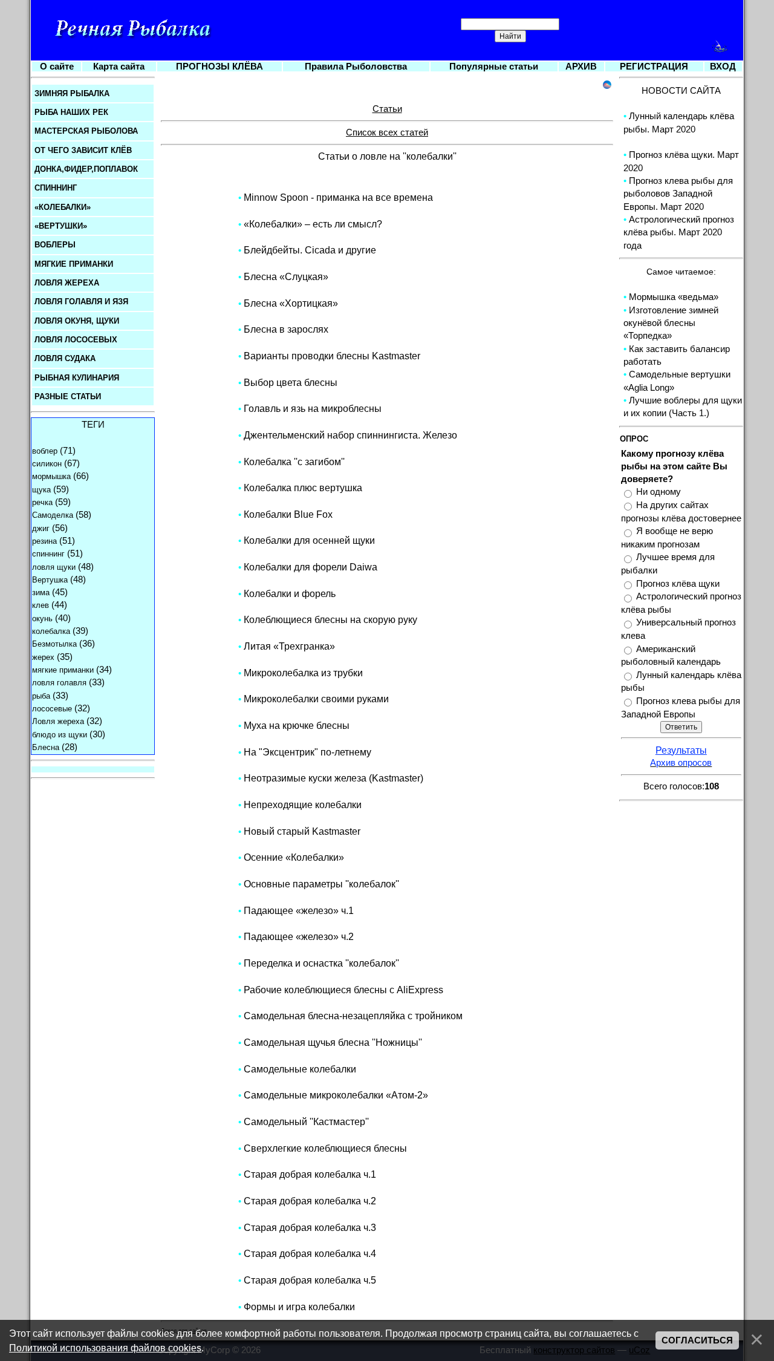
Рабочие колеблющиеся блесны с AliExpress (343, 990)
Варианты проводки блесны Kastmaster (332, 356)
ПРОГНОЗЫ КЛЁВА (219, 66)
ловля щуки (54, 567)
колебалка (51, 631)
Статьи (387, 109)
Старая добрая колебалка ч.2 (310, 1201)
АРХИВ (581, 66)
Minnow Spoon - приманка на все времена (338, 197)
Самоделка (52, 515)
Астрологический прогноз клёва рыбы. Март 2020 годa (678, 232)
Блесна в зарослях (286, 329)
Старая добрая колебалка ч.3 (310, 1227)
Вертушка (50, 579)
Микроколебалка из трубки (303, 673)
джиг (41, 528)
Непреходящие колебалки (303, 805)
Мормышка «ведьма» (673, 297)
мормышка (51, 476)
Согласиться (697, 1340)
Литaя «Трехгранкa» (289, 646)
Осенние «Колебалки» (294, 857)
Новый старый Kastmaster (302, 831)
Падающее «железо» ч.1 (299, 911)
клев (40, 605)
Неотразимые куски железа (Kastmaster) (333, 778)
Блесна (45, 747)
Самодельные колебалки (300, 1069)
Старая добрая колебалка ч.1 (310, 1174)
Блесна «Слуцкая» (286, 277)
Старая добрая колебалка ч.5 (310, 1280)
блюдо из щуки (59, 734)
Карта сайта (119, 66)
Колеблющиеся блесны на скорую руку (330, 620)
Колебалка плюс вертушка (303, 488)
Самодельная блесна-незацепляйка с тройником (353, 1016)
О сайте (57, 66)
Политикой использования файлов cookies (105, 1347)
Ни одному (658, 492)
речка (42, 502)
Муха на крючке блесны (297, 725)
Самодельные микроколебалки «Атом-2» (336, 1095)
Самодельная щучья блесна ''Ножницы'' (333, 1042)
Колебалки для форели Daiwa (310, 567)
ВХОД (723, 66)
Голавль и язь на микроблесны (313, 408)
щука (41, 489)
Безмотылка (54, 643)
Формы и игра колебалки (299, 1307)
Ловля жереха (58, 721)
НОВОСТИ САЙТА (681, 91)
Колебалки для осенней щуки (309, 540)
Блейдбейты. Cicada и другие (310, 250)
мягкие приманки (63, 669)
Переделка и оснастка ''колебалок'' (321, 963)
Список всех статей (387, 132)
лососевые (52, 708)
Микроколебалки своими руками (316, 699)
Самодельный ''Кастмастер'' (306, 1122)
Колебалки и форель (290, 594)
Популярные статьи (493, 66)
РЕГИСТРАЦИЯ (654, 66)
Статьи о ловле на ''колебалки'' (387, 156)
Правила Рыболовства (356, 66)
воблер (44, 450)
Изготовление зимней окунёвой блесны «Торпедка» (670, 323)
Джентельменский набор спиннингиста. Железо (350, 435)
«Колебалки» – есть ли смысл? (313, 224)
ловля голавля (59, 682)
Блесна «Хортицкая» (291, 303)
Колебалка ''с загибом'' (294, 462)
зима (41, 592)
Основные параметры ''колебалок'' (321, 884)
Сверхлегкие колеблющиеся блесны (325, 1148)
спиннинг (48, 553)
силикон (47, 463)
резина (44, 541)
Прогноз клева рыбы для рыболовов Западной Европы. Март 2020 (678, 194)
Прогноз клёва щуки (678, 584)
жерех (43, 657)
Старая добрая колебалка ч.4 (310, 1253)
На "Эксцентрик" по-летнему (307, 752)
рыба (41, 695)
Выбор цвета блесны (290, 382)
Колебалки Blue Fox (288, 514)
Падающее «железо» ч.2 (299, 937)
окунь (42, 618)
